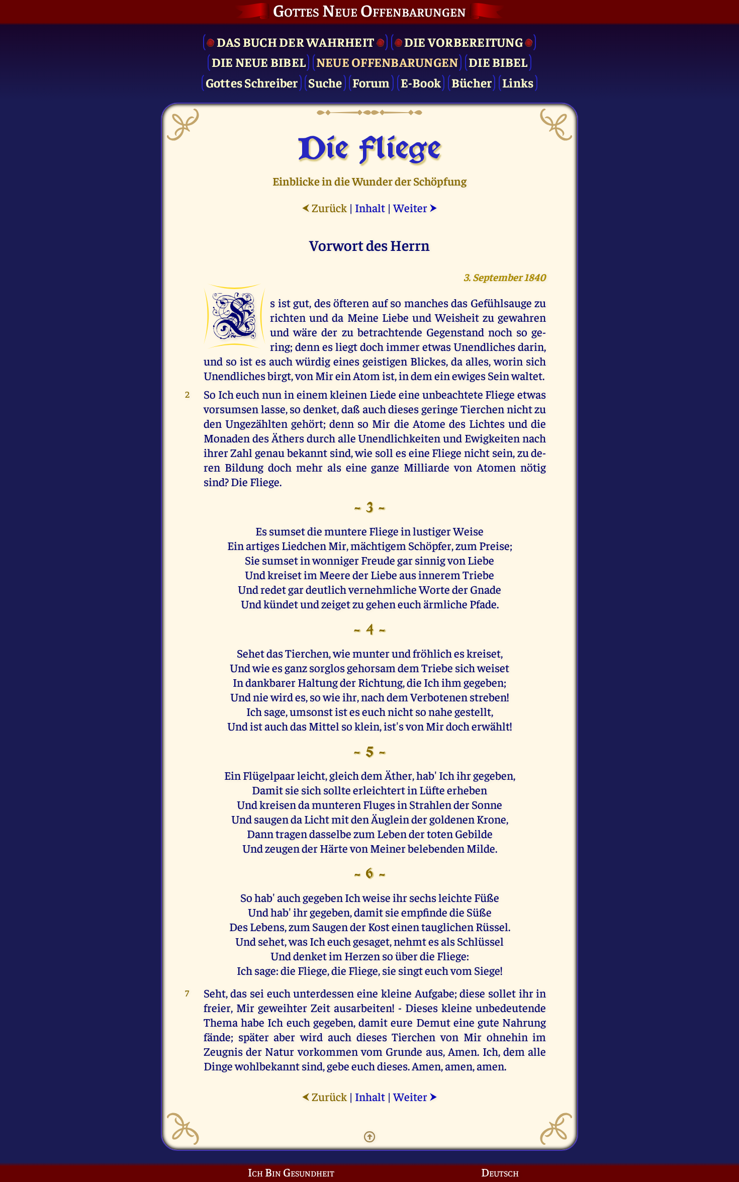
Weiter (415, 207)
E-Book (421, 82)
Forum (371, 82)
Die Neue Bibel (259, 61)
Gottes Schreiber (252, 82)
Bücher (471, 82)
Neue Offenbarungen (387, 61)
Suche (325, 82)
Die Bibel (498, 61)
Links (517, 82)
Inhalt (370, 207)
